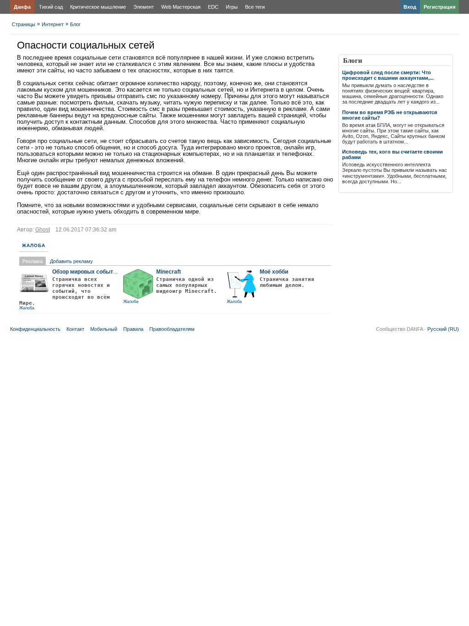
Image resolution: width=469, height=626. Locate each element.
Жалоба (33, 245)
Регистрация (439, 7)
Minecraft (168, 272)
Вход (410, 7)
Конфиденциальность (35, 329)
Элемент (143, 7)
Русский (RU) (443, 329)
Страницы (23, 24)
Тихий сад (51, 7)
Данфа (22, 7)
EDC (213, 7)
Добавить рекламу (71, 261)
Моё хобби (274, 272)
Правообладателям (172, 329)
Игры (232, 7)
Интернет (53, 24)
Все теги (255, 7)
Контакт (75, 329)
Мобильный (103, 329)
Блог (75, 24)
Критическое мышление (98, 7)
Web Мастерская (181, 7)
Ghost (42, 229)
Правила (133, 329)
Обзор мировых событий (86, 272)
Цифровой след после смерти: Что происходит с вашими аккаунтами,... (388, 75)
